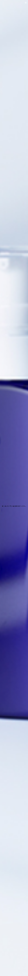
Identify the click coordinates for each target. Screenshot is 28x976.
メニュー (25, 2)
